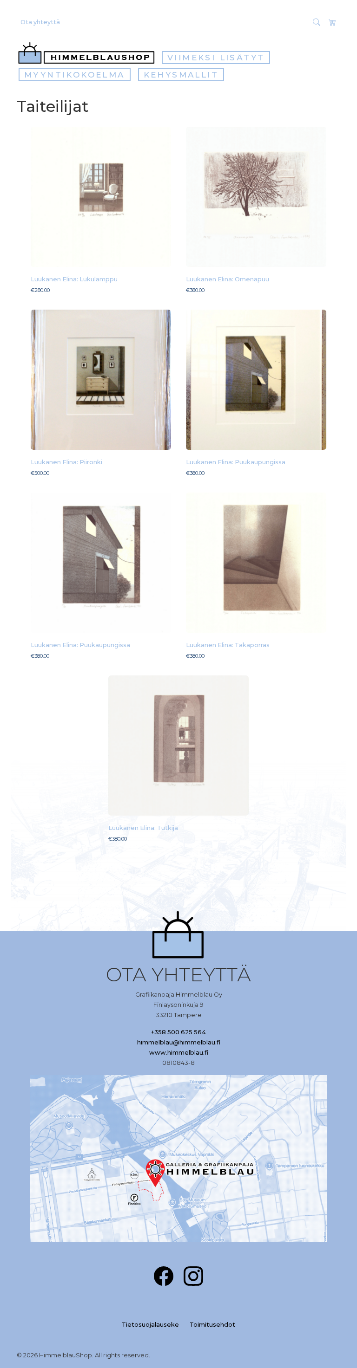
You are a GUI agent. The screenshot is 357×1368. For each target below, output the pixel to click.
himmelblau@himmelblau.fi (178, 1042)
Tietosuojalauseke (150, 1324)
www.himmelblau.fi (178, 1052)
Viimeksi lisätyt (215, 57)
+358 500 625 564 (178, 1032)
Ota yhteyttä (40, 22)
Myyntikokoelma (74, 74)
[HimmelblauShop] (88, 52)
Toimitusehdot (212, 1324)
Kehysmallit (181, 74)
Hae (298, 22)
